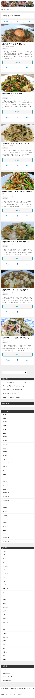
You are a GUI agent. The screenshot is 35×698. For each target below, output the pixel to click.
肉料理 (5, 633)
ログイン (5, 669)
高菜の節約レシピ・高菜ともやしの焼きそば (15, 338)
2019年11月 (6, 541)
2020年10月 (6, 500)
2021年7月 (6, 474)
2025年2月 (6, 422)
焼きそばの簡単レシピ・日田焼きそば (13, 44)
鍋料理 (5, 652)
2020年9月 (6, 504)
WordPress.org (7, 680)
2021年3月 (6, 485)
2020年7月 (6, 511)
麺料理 (5, 659)
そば (4, 562)
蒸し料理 (5, 637)
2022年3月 (6, 448)
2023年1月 (6, 440)
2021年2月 (6, 489)
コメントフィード (7, 676)
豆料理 (5, 640)
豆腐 (4, 644)
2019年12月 (6, 537)
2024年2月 (6, 425)
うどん (5, 551)
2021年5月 (6, 478)
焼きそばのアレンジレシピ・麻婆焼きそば (15, 290)
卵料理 (5, 599)
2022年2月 (6, 451)
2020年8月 (6, 507)
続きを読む (17, 62)
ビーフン (5, 584)
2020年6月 (6, 515)
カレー (5, 570)
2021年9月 (6, 466)
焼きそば (5, 48)
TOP (14, 688)
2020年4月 (6, 522)
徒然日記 (5, 607)
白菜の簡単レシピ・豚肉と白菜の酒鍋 (12, 389)
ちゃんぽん (6, 566)
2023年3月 (6, 436)
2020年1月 (6, 534)
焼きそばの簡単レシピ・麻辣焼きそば (13, 93)
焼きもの (5, 626)
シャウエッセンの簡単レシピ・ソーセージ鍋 (14, 382)
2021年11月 (6, 459)
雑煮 (4, 655)
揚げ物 (5, 611)
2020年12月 (6, 492)
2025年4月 (6, 414)
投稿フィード (6, 673)
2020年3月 (6, 526)
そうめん (5, 558)
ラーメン (5, 588)
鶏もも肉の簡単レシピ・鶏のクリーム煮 (13, 386)
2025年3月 (6, 418)
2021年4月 (6, 481)
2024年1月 (6, 429)
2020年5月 (6, 519)
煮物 (4, 629)
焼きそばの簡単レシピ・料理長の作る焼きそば (16, 241)
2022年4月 (6, 444)
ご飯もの (5, 555)
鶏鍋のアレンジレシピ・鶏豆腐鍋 (11, 397)
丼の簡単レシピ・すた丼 (9, 393)
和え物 (5, 603)
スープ (5, 577)
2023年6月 (6, 433)
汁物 (4, 614)
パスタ (5, 581)
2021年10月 (6, 463)
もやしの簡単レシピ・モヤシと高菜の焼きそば (16, 143)
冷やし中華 (6, 596)
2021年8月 (6, 470)
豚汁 (4, 648)
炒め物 (5, 618)
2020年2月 (6, 530)
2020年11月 (6, 496)
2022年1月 (6, 455)
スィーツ (5, 573)
